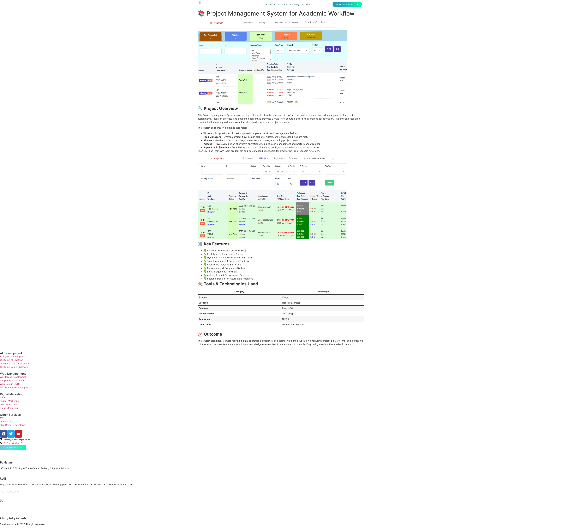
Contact (306, 4)
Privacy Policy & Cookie (13, 518)
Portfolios (282, 4)
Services (268, 4)
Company (294, 4)
